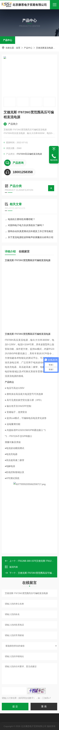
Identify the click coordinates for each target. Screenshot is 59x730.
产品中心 (7, 40)
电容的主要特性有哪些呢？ (21, 219)
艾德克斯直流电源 (44, 48)
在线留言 (24, 251)
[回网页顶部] (53, 149)
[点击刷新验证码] (37, 691)
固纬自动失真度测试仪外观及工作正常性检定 (30, 231)
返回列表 (13, 567)
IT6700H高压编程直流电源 (29, 154)
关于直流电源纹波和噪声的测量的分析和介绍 (30, 237)
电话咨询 (53, 160)
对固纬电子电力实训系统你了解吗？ (26, 225)
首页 (18, 48)
